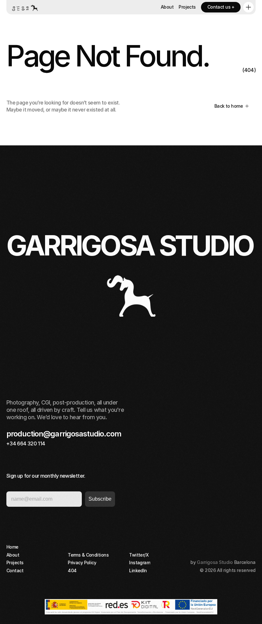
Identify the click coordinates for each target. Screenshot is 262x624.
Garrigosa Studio (215, 562)
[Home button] (24, 7)
